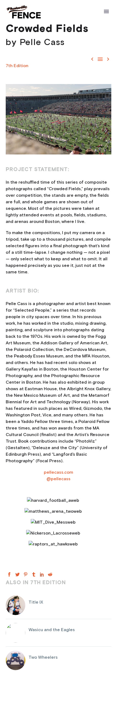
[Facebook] (9, 574)
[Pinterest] (25, 574)
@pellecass (58, 479)
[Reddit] (50, 574)
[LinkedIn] (42, 574)
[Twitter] (17, 574)
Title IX (36, 602)
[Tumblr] (34, 574)
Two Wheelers (43, 657)
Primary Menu (106, 11)
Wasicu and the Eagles (52, 630)
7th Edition (17, 66)
